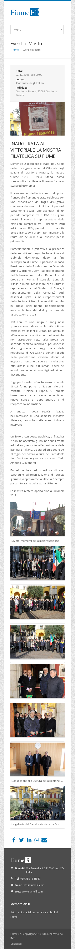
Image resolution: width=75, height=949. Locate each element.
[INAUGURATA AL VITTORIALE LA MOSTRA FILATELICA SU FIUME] (37, 119)
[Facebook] (13, 841)
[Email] (44, 841)
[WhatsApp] (36, 841)
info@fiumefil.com (33, 885)
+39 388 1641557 (30, 878)
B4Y (12, 938)
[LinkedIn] (29, 841)
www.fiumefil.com (32, 891)
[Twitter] (21, 841)
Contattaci (16, 943)
